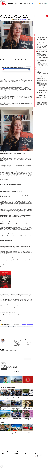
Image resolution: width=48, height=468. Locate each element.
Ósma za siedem (15, 460)
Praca (33, 3)
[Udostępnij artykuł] (32, 19)
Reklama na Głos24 (26, 455)
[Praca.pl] (36, 455)
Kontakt (25, 457)
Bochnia (3, 455)
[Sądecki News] (40, 455)
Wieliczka (9, 462)
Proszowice (9, 458)
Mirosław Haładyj (3, 20)
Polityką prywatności (15, 366)
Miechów (3, 461)
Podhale (9, 457)
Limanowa (3, 460)
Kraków (2, 454)
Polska (13, 458)
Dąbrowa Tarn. (3, 458)
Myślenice (3, 462)
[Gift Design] (36, 456)
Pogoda (14, 454)
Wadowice (9, 461)
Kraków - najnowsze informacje (8, 387)
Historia (16, 3)
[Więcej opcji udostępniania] (30, 326)
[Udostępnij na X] (19, 326)
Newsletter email (26, 454)
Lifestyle (14, 456)
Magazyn (14, 455)
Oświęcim (9, 456)
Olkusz (8, 455)
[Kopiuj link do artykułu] (24, 326)
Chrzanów (3, 457)
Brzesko (2, 456)
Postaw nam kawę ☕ (22, 19)
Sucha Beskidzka (10, 459)
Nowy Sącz (9, 454)
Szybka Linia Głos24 (27, 3)
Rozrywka (21, 3)
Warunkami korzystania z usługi (8, 366)
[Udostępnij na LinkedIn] (8, 326)
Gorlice (2, 459)
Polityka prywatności (26, 456)
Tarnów (8, 460)
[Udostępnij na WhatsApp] (13, 326)
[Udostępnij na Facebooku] (3, 326)
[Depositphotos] (43, 455)
